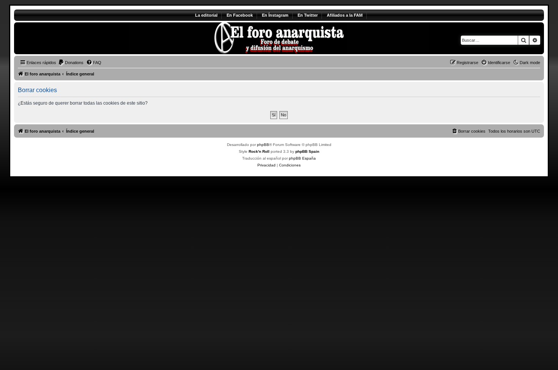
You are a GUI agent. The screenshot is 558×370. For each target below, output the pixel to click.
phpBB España (302, 158)
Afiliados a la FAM (345, 15)
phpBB (263, 145)
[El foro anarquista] (77, 38)
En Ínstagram (275, 15)
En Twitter (308, 15)
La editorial (206, 15)
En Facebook (240, 15)
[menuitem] (71, 62)
